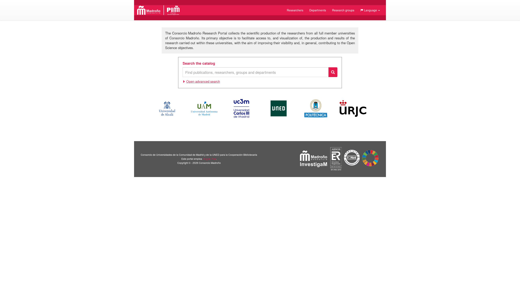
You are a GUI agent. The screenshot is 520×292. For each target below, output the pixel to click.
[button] (370, 10)
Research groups (343, 10)
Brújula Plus (209, 158)
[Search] (332, 72)
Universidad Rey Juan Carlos (353, 108)
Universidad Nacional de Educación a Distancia (278, 108)
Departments (317, 10)
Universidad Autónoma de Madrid (204, 108)
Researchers (295, 10)
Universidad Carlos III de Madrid (241, 108)
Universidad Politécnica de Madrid (315, 108)
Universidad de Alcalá (167, 108)
